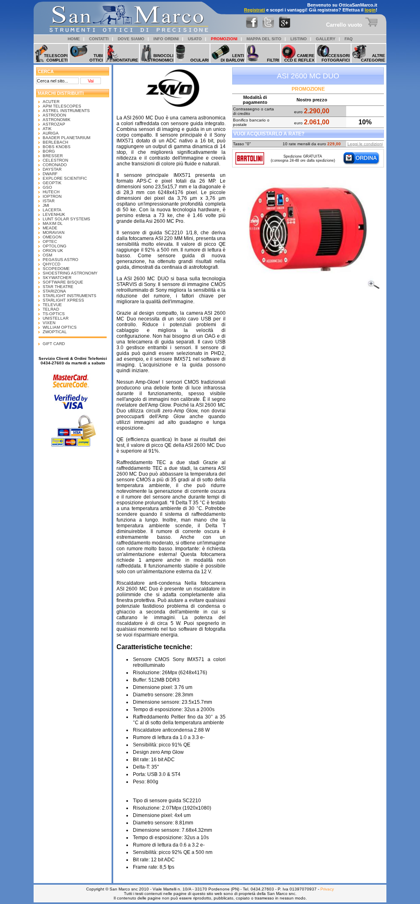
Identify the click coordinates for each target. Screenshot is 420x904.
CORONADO (55, 164)
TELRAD (51, 309)
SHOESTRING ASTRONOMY (70, 273)
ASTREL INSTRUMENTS (66, 110)
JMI (46, 205)
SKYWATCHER (57, 277)
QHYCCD (51, 264)
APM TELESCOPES (62, 106)
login (370, 9)
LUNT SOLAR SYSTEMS (66, 219)
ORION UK (53, 250)
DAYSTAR (52, 169)
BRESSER (53, 155)
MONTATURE (125, 60)
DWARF (50, 174)
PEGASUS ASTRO (60, 259)
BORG (49, 151)
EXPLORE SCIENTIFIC (65, 178)
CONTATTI (99, 39)
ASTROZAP (54, 124)
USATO (195, 39)
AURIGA (51, 133)
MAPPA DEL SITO (264, 39)
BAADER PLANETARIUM (66, 137)
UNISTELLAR (55, 318)
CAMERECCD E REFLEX (299, 57)
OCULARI (199, 60)
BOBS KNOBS (57, 146)
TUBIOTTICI (96, 57)
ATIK (47, 128)
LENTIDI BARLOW (232, 57)
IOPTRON (52, 196)
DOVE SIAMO (131, 39)
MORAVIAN (53, 232)
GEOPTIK (52, 183)
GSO (47, 187)
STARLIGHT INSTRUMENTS (69, 295)
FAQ (349, 39)
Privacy (327, 889)
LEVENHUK (54, 214)
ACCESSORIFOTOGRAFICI (336, 57)
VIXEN (49, 322)
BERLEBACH (55, 142)
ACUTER (51, 101)
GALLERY (326, 39)
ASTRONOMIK (57, 119)
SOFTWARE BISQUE (63, 282)
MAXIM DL (53, 223)
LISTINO (298, 39)
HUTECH (51, 192)
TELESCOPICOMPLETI (56, 57)
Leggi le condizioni (365, 144)
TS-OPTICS (54, 313)
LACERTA (52, 210)
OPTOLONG (54, 246)
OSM (47, 255)
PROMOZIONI (224, 39)
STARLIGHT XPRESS (63, 300)
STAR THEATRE (58, 286)
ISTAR (49, 201)
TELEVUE (52, 304)
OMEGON (52, 237)
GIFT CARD (54, 343)
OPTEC (50, 241)
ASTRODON (54, 115)
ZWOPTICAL (55, 332)
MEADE (50, 228)
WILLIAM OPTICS (60, 327)
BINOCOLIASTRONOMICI (158, 57)
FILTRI (273, 60)
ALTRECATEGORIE (373, 57)
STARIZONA (54, 291)
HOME (74, 39)
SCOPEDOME (56, 268)
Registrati (254, 9)
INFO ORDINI (166, 39)
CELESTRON (55, 160)
